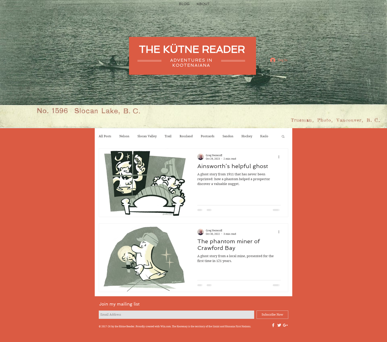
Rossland (186, 136)
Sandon (228, 136)
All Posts (105, 136)
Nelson (124, 136)
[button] (283, 137)
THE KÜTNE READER (192, 49)
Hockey (246, 136)
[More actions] (280, 156)
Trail (168, 136)
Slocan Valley (147, 136)
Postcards (207, 136)
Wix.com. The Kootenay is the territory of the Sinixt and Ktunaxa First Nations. (205, 326)
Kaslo (264, 136)
